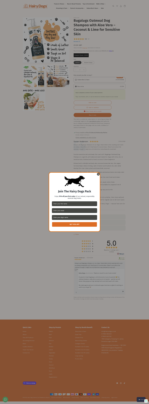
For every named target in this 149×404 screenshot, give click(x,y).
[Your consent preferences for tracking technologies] (146, 401)
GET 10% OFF (74, 224)
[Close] (98, 174)
